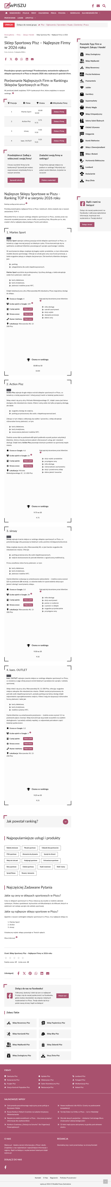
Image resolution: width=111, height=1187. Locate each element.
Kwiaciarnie (90, 174)
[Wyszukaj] (104, 5)
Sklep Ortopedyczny (94, 114)
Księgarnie (90, 134)
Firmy (33, 13)
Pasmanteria (91, 81)
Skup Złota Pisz (53, 1056)
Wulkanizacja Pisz (82, 1084)
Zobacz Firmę (59, 112)
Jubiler (88, 87)
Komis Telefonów (93, 141)
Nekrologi (75, 13)
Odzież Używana (93, 127)
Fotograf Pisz (80, 1080)
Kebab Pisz (79, 1087)
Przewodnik (9, 18)
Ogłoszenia (43, 13)
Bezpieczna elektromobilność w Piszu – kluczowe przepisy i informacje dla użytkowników (29, 1119)
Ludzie (20, 18)
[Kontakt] (98, 5)
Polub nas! (63, 996)
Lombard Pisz (80, 1076)
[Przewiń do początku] (105, 1181)
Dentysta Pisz (12, 1076)
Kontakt (94, 1145)
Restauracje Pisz (47, 1087)
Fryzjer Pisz (11, 1084)
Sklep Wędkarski (92, 61)
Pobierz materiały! (49, 180)
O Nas (45, 1178)
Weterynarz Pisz (47, 1080)
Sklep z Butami (92, 154)
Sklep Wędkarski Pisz (21, 1045)
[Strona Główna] (6, 13)
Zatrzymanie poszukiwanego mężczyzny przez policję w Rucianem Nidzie (28, 1107)
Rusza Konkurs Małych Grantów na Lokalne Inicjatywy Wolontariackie (27, 1113)
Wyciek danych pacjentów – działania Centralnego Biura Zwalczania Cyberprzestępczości (81, 1119)
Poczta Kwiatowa (93, 74)
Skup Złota (90, 180)
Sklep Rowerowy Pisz (21, 1023)
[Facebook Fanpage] (92, 5)
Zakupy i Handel (28, 35)
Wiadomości (15, 13)
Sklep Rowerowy (92, 68)
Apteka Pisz (45, 1076)
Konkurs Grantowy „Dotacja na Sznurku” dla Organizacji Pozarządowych (28, 1126)
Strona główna (9, 35)
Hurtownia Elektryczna (95, 161)
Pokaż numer (28, 319)
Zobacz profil (28, 309)
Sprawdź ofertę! (16, 180)
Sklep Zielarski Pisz (54, 1045)
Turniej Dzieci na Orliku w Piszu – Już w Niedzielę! (79, 1112)
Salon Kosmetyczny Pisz (50, 1084)
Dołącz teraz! (87, 224)
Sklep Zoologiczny (93, 54)
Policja (26, 13)
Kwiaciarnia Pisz (13, 1080)
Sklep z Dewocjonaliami (95, 147)
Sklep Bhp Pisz (53, 1034)
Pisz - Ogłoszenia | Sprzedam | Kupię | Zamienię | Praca (65, 25)
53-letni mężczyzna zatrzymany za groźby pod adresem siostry (81, 1126)
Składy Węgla (91, 107)
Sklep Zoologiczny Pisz (21, 1056)
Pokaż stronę (28, 314)
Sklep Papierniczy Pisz (56, 1023)
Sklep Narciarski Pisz (20, 1034)
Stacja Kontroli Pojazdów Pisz (18, 1087)
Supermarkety (91, 101)
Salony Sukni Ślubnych (95, 121)
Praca (53, 13)
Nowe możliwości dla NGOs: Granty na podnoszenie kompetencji (80, 1107)
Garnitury (89, 94)
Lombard (89, 167)
